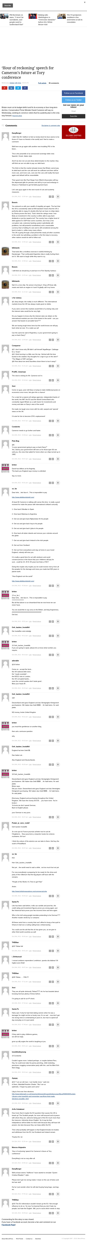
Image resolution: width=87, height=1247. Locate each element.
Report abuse (37, 196)
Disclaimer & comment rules (51, 125)
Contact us (29, 1239)
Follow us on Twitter (73, 100)
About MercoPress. (7, 1239)
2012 (19, 83)
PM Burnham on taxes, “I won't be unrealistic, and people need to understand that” (16, 20)
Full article (42, 83)
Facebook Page (8, 1225)
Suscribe (73, 116)
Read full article (17, 116)
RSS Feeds (19, 1239)
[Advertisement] (44, 46)
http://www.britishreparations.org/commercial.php (29, 891)
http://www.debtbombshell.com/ (23, 497)
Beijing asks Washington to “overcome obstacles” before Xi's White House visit (47, 20)
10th (16, 83)
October (12, 83)
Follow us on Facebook (73, 93)
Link (30, 196)
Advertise (38, 1239)
